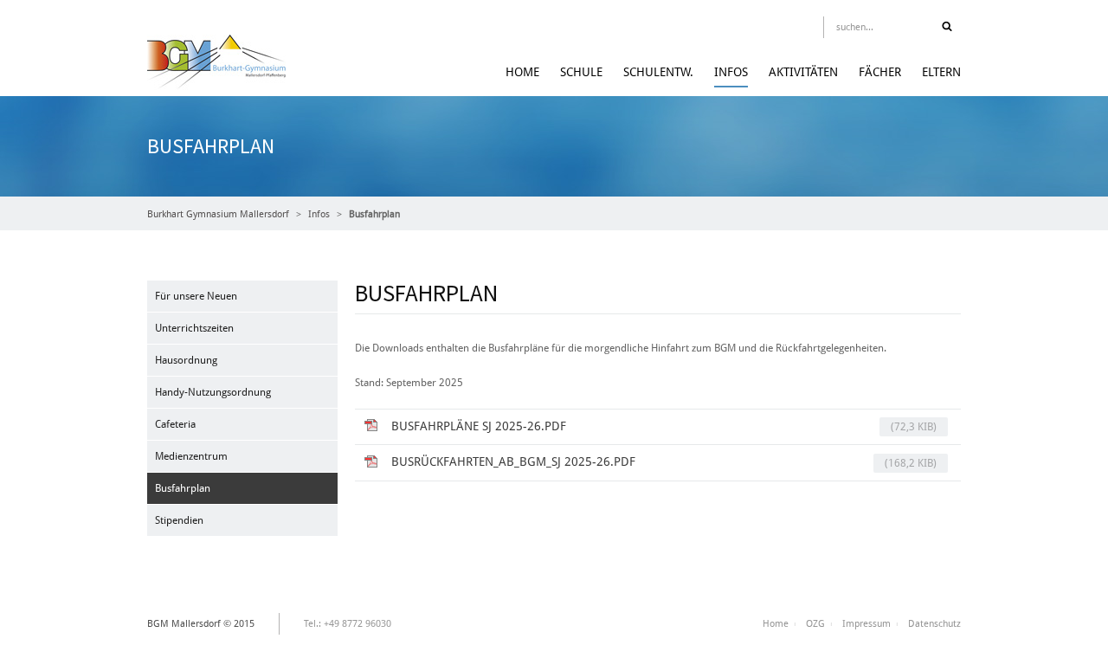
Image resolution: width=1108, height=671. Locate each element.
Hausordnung (186, 360)
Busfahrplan (182, 488)
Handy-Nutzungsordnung (213, 392)
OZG (815, 623)
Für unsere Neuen (196, 296)
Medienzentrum (191, 456)
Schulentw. (658, 72)
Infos (731, 72)
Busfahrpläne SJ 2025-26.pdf (664, 426)
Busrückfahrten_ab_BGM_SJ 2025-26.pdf (664, 462)
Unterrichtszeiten (194, 328)
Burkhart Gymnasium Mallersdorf (218, 214)
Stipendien (179, 520)
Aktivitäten (803, 72)
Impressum (866, 623)
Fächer (880, 72)
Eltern (941, 72)
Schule (581, 72)
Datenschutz (934, 623)
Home (522, 72)
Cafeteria (175, 424)
